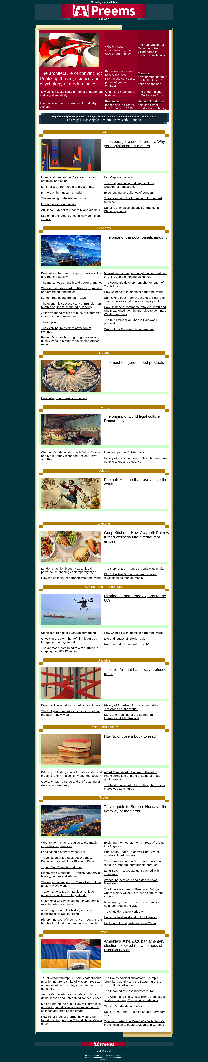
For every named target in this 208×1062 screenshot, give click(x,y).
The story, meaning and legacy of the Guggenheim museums (129, 184)
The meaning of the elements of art (65, 198)
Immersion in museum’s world (61, 192)
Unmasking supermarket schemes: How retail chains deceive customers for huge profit (134, 299)
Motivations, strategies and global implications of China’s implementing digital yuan (135, 275)
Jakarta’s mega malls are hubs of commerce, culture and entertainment (71, 314)
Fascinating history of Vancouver (63, 852)
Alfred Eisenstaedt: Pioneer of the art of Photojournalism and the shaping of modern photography (133, 776)
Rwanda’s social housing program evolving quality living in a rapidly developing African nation (70, 341)
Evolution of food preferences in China (130, 923)
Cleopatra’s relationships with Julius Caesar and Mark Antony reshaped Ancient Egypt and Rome (70, 456)
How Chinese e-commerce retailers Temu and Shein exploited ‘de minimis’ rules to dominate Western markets (135, 310)
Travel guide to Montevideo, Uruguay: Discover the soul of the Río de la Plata (67, 859)
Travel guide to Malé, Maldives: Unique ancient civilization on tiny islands (67, 893)
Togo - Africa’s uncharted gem (61, 867)
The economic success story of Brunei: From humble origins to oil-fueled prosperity (71, 305)
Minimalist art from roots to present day (67, 186)
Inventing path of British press (124, 452)
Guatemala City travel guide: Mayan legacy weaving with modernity (70, 902)
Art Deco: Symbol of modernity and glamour (70, 210)
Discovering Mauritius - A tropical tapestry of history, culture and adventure (71, 874)
